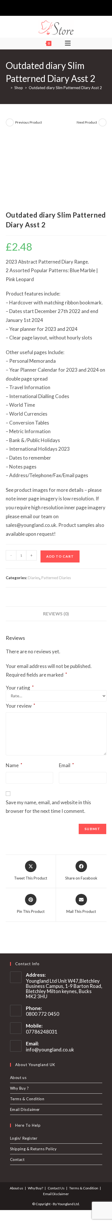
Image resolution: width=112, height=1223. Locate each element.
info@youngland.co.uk (50, 1050)
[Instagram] (58, 7)
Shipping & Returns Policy (33, 1149)
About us (18, 1077)
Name (14, 765)
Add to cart (60, 556)
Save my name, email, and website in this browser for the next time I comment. (48, 806)
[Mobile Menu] (68, 43)
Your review (20, 705)
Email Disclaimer (25, 1109)
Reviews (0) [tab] (56, 613)
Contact (17, 1159)
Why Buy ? (19, 1088)
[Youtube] (65, 7)
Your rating (20, 687)
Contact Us (56, 1188)
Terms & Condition (27, 1099)
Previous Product (28, 122)
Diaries (34, 577)
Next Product (87, 122)
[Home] (7, 87)
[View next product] (103, 122)
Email (66, 765)
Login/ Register (24, 1138)
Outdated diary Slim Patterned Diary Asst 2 (65, 87)
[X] (46, 7)
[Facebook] (52, 7)
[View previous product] (10, 122)
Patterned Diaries (56, 577)
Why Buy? (35, 1188)
